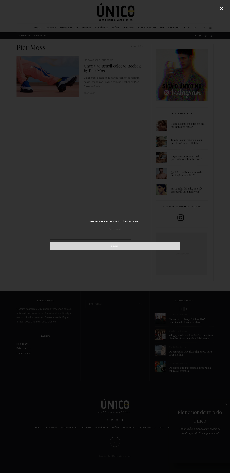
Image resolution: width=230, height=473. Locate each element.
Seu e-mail (115, 229)
